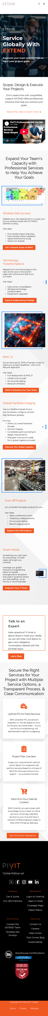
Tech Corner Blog (35, 937)
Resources (35, 919)
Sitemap (34, 1008)
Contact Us (35, 924)
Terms (13, 1008)
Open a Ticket (35, 901)
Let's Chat (16, 656)
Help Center (35, 933)
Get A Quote (12, 896)
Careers (35, 928)
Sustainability (35, 942)
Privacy (23, 1008)
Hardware (12, 891)
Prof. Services (13, 919)
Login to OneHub (35, 896)
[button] (39, 4)
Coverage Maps (35, 905)
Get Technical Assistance (23, 835)
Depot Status (35, 910)
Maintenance (35, 891)
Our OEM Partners (12, 901)
